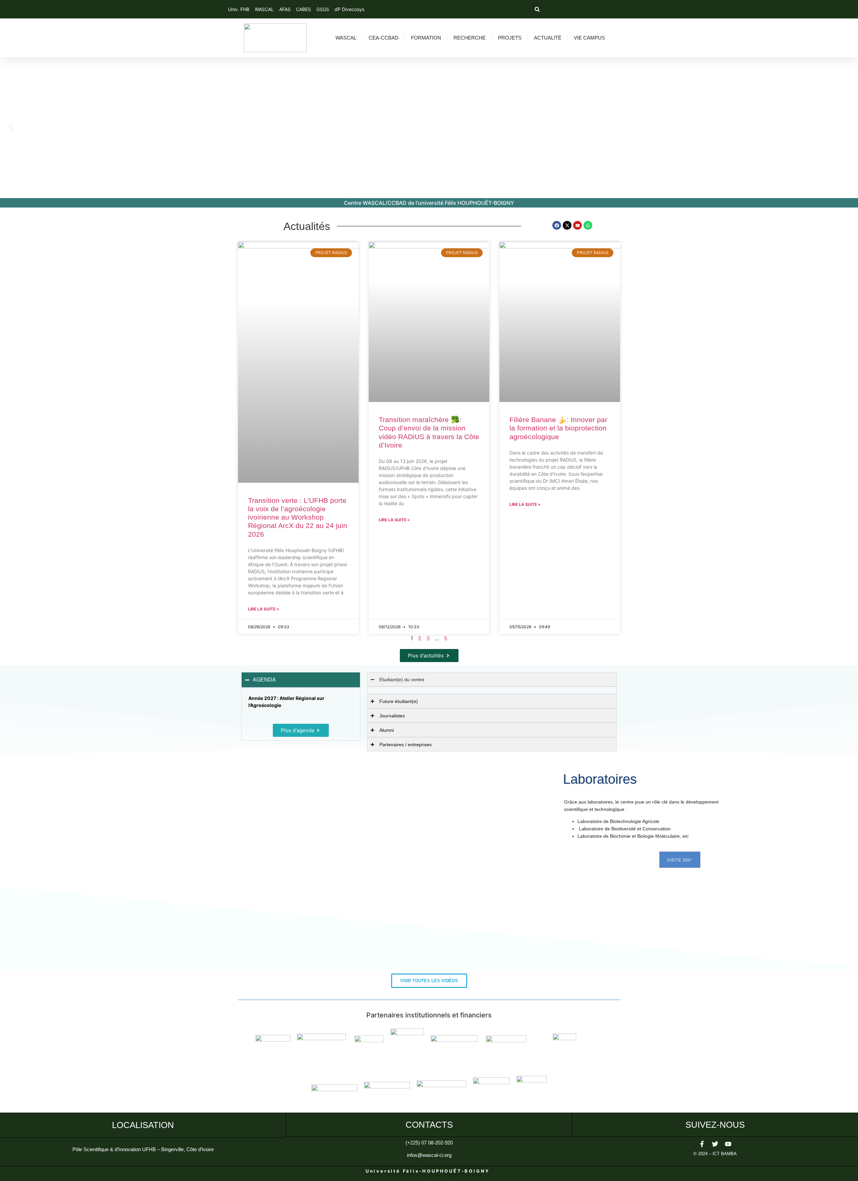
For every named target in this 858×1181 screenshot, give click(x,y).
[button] (537, 9)
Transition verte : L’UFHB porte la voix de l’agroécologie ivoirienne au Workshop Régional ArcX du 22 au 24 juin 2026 (297, 517)
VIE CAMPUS (589, 38)
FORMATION (426, 38)
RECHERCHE (469, 38)
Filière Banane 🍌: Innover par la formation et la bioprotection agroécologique (558, 428)
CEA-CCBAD (384, 38)
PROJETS (510, 38)
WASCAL (345, 38)
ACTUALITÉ (547, 38)
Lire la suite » (263, 608)
